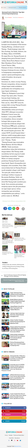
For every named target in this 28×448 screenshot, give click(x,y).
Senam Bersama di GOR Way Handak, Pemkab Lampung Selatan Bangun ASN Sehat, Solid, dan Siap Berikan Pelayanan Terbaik (13, 367)
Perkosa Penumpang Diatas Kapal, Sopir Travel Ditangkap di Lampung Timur (17, 344)
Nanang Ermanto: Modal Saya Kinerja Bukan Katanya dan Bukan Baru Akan (19, 256)
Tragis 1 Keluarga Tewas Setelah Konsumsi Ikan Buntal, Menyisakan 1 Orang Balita (17, 294)
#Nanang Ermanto (6, 201)
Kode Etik (11, 438)
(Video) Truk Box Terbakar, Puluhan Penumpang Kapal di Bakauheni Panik (17, 321)
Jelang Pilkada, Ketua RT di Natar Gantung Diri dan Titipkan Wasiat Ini (17, 308)
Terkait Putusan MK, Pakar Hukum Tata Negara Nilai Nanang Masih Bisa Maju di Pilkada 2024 (7, 242)
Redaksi (5, 262)
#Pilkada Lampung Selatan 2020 (18, 201)
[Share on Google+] (17, 208)
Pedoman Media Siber (19, 435)
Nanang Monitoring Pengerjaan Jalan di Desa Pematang (7, 253)
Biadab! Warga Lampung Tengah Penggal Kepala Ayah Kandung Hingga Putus (17, 301)
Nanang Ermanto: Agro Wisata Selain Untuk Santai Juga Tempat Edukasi (19, 239)
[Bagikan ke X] (10, 208)
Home (6, 435)
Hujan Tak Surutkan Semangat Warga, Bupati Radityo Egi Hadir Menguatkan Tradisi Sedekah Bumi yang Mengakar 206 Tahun (13, 386)
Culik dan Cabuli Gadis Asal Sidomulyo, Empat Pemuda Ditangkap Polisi (17, 315)
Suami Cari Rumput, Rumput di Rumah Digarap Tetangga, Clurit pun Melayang (15, 275)
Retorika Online (17, 446)
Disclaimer (17, 438)
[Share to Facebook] (5, 208)
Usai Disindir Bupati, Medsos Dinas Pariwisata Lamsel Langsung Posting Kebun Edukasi (7, 225)
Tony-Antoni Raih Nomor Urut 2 (19, 227)
